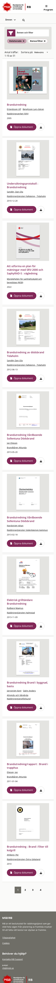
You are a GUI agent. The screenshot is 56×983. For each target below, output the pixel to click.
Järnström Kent (14, 690)
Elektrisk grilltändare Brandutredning (20, 601)
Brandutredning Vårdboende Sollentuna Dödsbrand (24, 436)
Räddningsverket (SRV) (17, 113)
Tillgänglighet (8, 937)
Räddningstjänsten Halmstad (21, 612)
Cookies (6, 943)
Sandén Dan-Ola (15, 360)
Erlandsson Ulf (14, 109)
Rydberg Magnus (15, 608)
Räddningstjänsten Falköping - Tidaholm (26, 196)
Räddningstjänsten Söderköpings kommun (27, 530)
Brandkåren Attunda (17, 447)
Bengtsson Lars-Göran (33, 109)
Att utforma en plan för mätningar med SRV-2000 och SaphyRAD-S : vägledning (25, 269)
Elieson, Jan (12, 772)
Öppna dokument (23, 127)
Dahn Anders (29, 690)
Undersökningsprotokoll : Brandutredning (22, 185)
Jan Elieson (12, 443)
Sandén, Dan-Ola (15, 191)
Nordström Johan (15, 525)
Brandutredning (16, 104)
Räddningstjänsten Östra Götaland (23, 859)
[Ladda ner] (40, 126)
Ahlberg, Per (13, 854)
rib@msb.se (8, 968)
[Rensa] (44, 41)
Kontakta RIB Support (12, 959)
